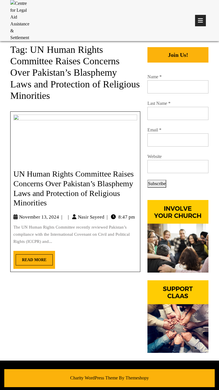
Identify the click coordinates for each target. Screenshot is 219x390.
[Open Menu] (200, 20)
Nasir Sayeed (91, 217)
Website (154, 156)
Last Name (159, 103)
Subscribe (157, 183)
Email (154, 129)
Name (154, 76)
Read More (31, 258)
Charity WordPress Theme (94, 377)
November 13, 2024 (39, 217)
